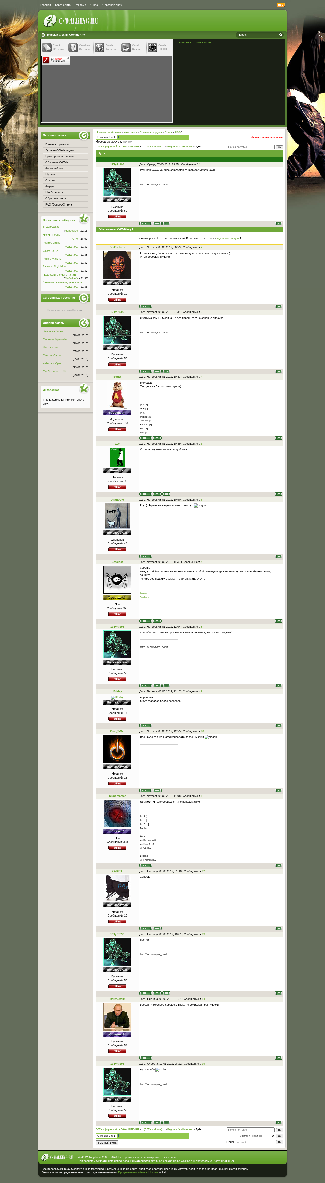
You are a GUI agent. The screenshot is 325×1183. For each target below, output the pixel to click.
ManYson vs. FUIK (54, 371)
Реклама (80, 4)
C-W (75, 238)
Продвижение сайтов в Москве (138, 1172)
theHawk (127, 141)
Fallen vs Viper (52, 363)
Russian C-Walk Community (66, 34)
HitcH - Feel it (51, 234)
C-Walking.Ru (90, 1157)
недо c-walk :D (52, 258)
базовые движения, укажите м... (63, 282)
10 (202, 731)
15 (203, 1063)
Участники (130, 132)
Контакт (144, 593)
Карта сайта (63, 4)
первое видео (51, 242)
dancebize (71, 230)
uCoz (231, 1160)
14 (203, 998)
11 (202, 795)
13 (203, 934)
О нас (94, 4)
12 (203, 871)
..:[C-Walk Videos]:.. (153, 146)
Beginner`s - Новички (180, 146)
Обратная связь (112, 4)
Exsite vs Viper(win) (55, 339)
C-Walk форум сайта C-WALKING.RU (117, 146)
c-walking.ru (185, 1160)
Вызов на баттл (53, 331)
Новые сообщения (109, 132)
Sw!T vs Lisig (51, 347)
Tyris (198, 146)
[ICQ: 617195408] (166, 223)
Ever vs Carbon (52, 355)
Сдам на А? (50, 250)
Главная (45, 4)
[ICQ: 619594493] (166, 494)
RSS (178, 132)
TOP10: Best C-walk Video (194, 42)
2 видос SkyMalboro (55, 266)
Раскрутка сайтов (267, 1171)
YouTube (144, 597)
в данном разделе (228, 238)
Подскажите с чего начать (60, 274)
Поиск (168, 132)
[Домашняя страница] (157, 223)
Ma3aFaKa (71, 246)
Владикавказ (51, 226)
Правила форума (151, 132)
